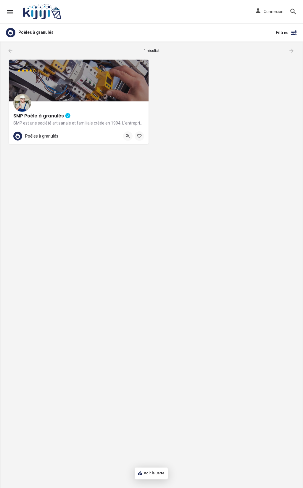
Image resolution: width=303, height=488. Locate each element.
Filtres (282, 32)
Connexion (273, 11)
